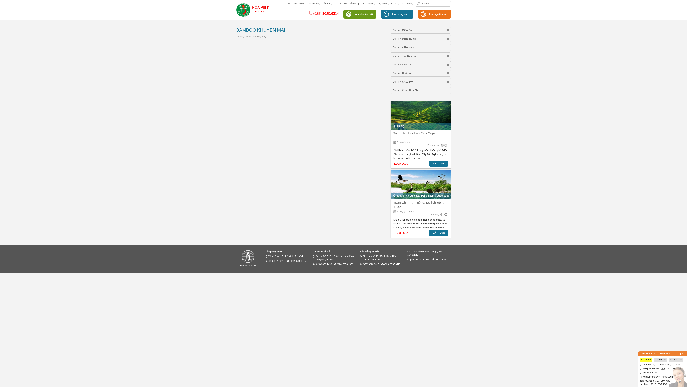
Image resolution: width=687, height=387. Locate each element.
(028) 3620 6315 (371, 264)
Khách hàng (369, 3)
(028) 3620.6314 (326, 13)
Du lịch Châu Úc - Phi (406, 90)
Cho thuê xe (340, 3)
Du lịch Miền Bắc (403, 30)
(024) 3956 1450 (324, 264)
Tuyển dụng (383, 3)
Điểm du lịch (354, 3)
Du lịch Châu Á (402, 64)
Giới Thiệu (298, 3)
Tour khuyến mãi (363, 14)
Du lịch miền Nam (403, 47)
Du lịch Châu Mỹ (403, 81)
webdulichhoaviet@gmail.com (658, 377)
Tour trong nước (401, 14)
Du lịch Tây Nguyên (405, 55)
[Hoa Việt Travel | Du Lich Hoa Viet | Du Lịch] (289, 7)
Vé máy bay (397, 3)
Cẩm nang (327, 3)
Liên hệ (409, 3)
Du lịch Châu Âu (403, 73)
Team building (313, 3)
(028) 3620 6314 (276, 261)
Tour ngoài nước (438, 14)
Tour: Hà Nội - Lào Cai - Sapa (414, 133)
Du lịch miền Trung (404, 38)
